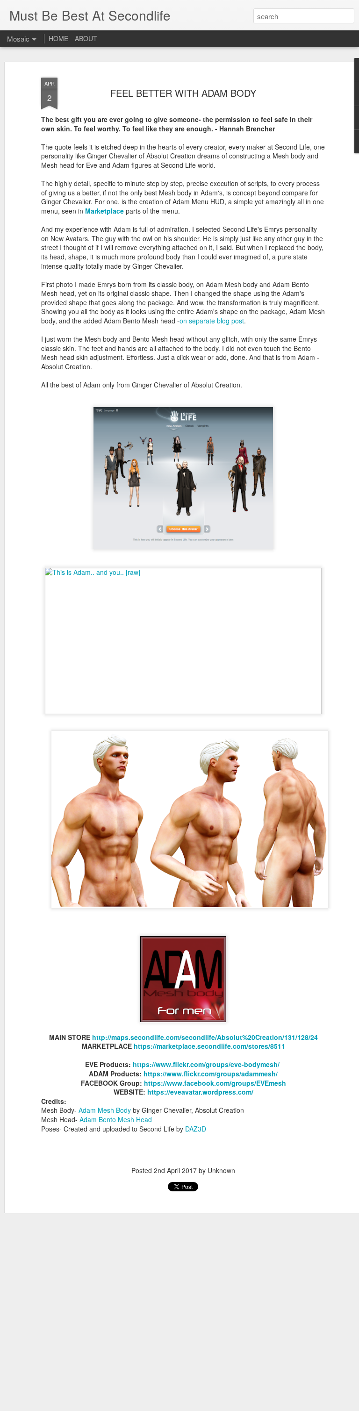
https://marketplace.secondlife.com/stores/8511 (209, 1046)
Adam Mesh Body (105, 1110)
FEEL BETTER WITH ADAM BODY (183, 93)
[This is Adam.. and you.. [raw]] (183, 572)
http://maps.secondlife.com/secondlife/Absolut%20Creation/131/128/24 (205, 1037)
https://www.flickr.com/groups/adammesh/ (211, 1073)
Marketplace (104, 210)
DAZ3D (195, 1128)
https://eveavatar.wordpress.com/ (200, 1091)
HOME (58, 38)
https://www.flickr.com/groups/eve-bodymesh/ (206, 1064)
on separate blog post (212, 320)
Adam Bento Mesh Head (115, 1119)
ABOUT (86, 38)
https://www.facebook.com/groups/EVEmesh (215, 1083)
